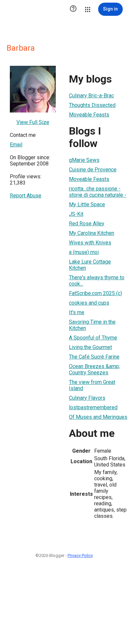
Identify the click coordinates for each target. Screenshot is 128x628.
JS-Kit (76, 214)
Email (16, 144)
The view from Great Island (92, 385)
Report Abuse (25, 195)
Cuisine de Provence (93, 169)
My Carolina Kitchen (91, 233)
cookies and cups (89, 303)
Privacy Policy (80, 555)
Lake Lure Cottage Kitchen (90, 265)
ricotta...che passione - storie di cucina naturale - (97, 192)
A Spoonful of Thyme (93, 338)
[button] (73, 9)
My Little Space (87, 204)
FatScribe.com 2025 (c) (95, 293)
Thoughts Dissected (92, 105)
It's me (76, 312)
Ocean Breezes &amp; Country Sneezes (94, 369)
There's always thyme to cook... (96, 280)
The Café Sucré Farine (94, 357)
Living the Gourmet (90, 347)
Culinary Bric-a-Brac (91, 95)
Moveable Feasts (89, 115)
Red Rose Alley (86, 223)
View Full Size (32, 122)
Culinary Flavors (87, 398)
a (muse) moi (84, 252)
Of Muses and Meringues (98, 417)
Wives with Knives (90, 242)
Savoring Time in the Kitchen (92, 325)
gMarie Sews (84, 160)
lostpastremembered (93, 407)
